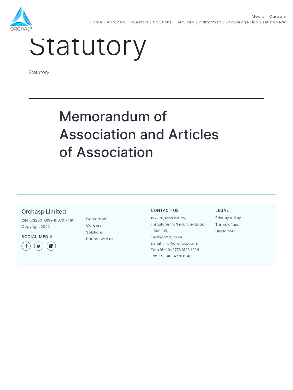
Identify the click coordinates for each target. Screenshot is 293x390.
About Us (116, 22)
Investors (139, 22)
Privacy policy (228, 217)
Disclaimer (225, 231)
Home (96, 22)
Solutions (162, 22)
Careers (277, 16)
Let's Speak (274, 22)
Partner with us (99, 239)
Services (185, 22)
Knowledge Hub (242, 22)
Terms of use (227, 224)
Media (258, 16)
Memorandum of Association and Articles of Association (139, 134)
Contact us (96, 219)
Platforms (209, 22)
